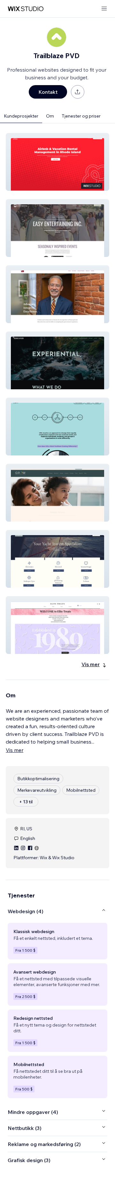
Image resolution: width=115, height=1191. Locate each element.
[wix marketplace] (25, 9)
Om (50, 116)
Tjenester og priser (81, 116)
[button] (57, 162)
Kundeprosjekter (21, 116)
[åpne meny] (104, 8)
